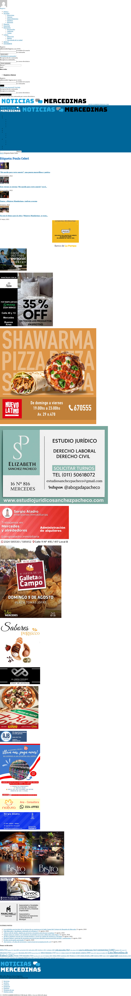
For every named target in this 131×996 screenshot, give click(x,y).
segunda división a (124, 955)
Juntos (93, 952)
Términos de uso (9, 990)
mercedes (28, 956)
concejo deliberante (88, 950)
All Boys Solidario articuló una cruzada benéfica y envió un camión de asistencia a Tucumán (33, 936)
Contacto (6, 985)
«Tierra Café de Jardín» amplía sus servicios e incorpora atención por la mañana (29, 933)
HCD (58, 952)
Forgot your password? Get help (10, 87)
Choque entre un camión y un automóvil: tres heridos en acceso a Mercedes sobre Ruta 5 (31, 935)
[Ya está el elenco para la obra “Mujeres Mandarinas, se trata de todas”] (4, 212)
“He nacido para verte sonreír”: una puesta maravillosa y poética (25, 172)
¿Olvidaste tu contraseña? (8, 56)
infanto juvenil (66, 953)
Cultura (6, 35)
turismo (43, 958)
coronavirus (106, 949)
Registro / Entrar (10, 75)
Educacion (10, 36)
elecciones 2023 (25, 953)
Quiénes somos (8, 992)
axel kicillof (24, 950)
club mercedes (62, 950)
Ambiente (10, 31)
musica (49, 955)
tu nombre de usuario (23, 50)
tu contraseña (20, 52)
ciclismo (51, 950)
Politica (6, 12)
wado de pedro (60, 957)
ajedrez (10, 950)
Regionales (7, 28)
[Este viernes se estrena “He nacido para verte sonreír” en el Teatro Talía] (4, 183)
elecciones (14, 952)
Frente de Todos (35, 952)
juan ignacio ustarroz (81, 953)
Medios (9, 38)
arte (16, 950)
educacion (5, 953)
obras (56, 956)
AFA (3, 950)
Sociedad (6, 13)
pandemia (65, 955)
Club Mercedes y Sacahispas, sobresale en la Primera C (21, 931)
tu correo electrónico (23, 61)
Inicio (2, 153)
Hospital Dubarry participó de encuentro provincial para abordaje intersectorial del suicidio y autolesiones (37, 938)
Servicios (6, 981)
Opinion (9, 17)
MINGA (6, 42)
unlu (53, 958)
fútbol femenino (48, 953)
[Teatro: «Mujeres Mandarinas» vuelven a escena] (4, 197)
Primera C (75, 956)
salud (114, 956)
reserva (98, 956)
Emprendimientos (12, 19)
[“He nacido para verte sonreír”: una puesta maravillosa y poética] (4, 168)
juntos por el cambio (102, 953)
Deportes (6, 24)
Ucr (48, 958)
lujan (19, 956)
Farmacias (7, 986)
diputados (118, 950)
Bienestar (10, 22)
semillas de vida (4, 957)
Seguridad (7, 26)
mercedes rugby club (39, 955)
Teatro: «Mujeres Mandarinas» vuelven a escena (18, 201)
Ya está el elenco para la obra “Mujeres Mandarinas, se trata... (24, 216)
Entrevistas (10, 15)
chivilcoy (42, 950)
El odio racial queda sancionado (14, 940)
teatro (31, 958)
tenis (36, 958)
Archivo (6, 983)
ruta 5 (106, 955)
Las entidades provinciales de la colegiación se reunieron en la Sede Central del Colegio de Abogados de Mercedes (40, 929)
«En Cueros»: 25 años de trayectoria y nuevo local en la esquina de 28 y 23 (27, 942)
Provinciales (11, 29)
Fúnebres (10, 20)
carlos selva (33, 950)
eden (124, 950)
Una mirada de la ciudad (14, 40)
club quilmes (74, 950)
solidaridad (13, 958)
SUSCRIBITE (8, 43)
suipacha (23, 958)
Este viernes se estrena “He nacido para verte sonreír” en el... (23, 187)
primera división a (87, 955)
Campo (9, 33)
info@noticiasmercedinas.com (18, 978)
